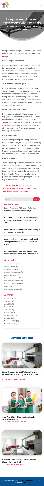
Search (36, 199)
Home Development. (26, 480)
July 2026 (7, 301)
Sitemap (26, 482)
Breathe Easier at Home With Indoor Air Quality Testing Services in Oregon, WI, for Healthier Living (21, 241)
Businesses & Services (12, 289)
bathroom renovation (12, 281)
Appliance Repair (10, 269)
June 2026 (8, 304)
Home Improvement (19, 379)
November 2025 (10, 324)
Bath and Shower (10, 275)
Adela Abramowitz (16, 27)
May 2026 (7, 307)
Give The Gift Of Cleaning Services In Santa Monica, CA (18, 418)
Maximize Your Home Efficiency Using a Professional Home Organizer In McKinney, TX (21, 374)
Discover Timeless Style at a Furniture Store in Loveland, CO (19, 460)
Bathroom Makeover (11, 278)
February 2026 (9, 315)
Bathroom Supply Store (12, 283)
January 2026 (9, 318)
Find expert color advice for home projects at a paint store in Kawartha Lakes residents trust (21, 220)
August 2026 (8, 299)
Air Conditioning (10, 264)
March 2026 (8, 313)
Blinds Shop (8, 286)
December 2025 (10, 321)
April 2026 (7, 310)
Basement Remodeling (12, 272)
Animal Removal (10, 267)
